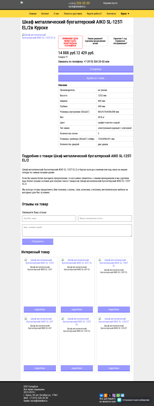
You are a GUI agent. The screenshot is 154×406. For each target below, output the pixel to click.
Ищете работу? (94, 13)
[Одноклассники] (105, 395)
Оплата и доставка (73, 13)
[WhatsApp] (118, 395)
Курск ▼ (125, 13)
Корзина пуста (110, 3)
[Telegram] (122, 395)
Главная (32, 13)
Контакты (111, 13)
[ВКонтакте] (101, 395)
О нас (56, 13)
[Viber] (114, 395)
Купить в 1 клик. (96, 78)
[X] (110, 395)
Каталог (45, 13)
